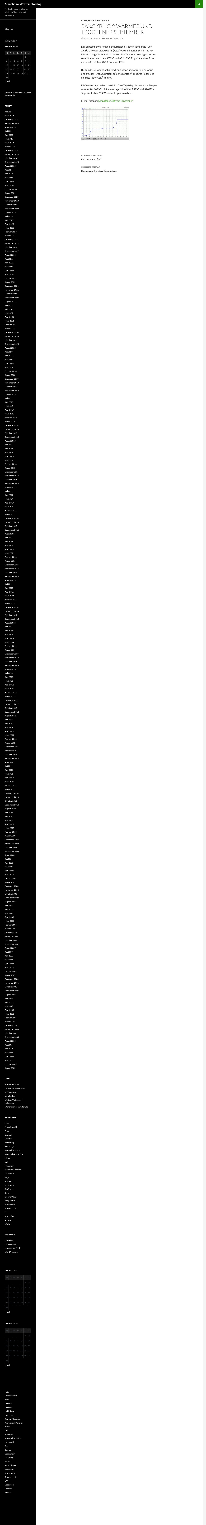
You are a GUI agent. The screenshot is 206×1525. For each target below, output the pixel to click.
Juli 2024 (9, 170)
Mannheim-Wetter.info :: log (23, 4)
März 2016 (9, 553)
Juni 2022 (9, 263)
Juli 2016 (9, 537)
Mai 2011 (9, 774)
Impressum (20, 92)
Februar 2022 (11, 278)
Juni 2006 (9, 1002)
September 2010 (12, 805)
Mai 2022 (9, 266)
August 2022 (10, 255)
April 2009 (9, 870)
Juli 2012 (9, 719)
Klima (84, 20)
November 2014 (12, 611)
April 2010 (9, 824)
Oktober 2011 (11, 754)
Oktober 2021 (11, 293)
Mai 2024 (9, 177)
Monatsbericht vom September (115, 100)
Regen (7, 1177)
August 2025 (10, 127)
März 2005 (9, 1060)
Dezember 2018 (12, 425)
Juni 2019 (9, 402)
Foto (7, 1123)
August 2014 (10, 623)
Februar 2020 (11, 371)
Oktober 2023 (11, 204)
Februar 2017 (11, 510)
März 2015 (9, 595)
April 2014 (9, 638)
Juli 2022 (9, 259)
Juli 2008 (9, 905)
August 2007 (10, 948)
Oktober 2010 (11, 801)
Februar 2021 (11, 324)
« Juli (8, 81)
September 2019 (12, 390)
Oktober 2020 (11, 340)
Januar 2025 (10, 146)
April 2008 (9, 917)
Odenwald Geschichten (15, 1088)
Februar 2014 (11, 646)
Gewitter (8, 1138)
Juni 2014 (9, 630)
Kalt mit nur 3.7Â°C (92, 157)
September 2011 (12, 758)
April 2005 (9, 1056)
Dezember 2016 (12, 518)
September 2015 (12, 576)
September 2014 (12, 619)
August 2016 (10, 534)
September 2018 (12, 437)
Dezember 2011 (12, 746)
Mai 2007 (9, 959)
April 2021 (9, 317)
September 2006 (12, 990)
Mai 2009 (9, 867)
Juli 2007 (9, 952)
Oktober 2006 (11, 987)
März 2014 (9, 642)
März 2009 (9, 874)
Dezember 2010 (12, 793)
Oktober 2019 (11, 386)
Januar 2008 (10, 928)
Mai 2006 (9, 1006)
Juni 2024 (9, 173)
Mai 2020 (9, 359)
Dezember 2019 (12, 379)
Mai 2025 (9, 139)
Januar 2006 (10, 1021)
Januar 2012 (10, 743)
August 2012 (10, 716)
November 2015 (12, 568)
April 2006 (9, 1010)
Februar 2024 (11, 189)
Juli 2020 (9, 352)
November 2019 (12, 383)
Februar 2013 (11, 692)
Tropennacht (10, 1208)
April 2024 (9, 181)
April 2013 (9, 685)
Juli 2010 (9, 812)
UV (6, 1212)
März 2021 (9, 321)
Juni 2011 (9, 770)
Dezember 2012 (12, 700)
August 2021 (10, 301)
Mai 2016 (9, 545)
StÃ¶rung (9, 1189)
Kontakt (11, 95)
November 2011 (12, 750)
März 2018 (9, 460)
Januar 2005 (10, 1068)
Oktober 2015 (11, 572)
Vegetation (9, 1216)
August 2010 (10, 808)
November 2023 (12, 201)
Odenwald (9, 1173)
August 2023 (10, 212)
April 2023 (9, 224)
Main (13, 92)
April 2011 (9, 777)
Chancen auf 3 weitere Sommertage (99, 169)
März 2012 (9, 735)
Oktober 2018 (11, 433)
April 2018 (9, 456)
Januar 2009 (10, 882)
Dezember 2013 (12, 654)
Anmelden (9, 1240)
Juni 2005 (9, 1048)
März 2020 (9, 367)
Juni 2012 (9, 723)
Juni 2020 (9, 355)
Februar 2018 (11, 464)
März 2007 (9, 967)
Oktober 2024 (11, 158)
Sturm (7, 1193)
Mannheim (9, 1166)
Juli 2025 (9, 131)
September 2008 (12, 897)
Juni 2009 (9, 863)
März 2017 (9, 506)
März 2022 (9, 274)
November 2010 (12, 797)
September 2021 (12, 297)
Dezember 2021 (12, 286)
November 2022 (12, 243)
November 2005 (12, 1029)
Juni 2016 (9, 541)
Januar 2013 (10, 696)
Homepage (9, 1146)
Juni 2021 (9, 309)
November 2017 (12, 475)
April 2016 (9, 549)
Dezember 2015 (12, 565)
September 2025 (12, 123)
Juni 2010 (9, 816)
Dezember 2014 (12, 607)
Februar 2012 (11, 739)
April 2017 (9, 503)
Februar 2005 (11, 1064)
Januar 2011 (10, 789)
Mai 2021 (9, 313)
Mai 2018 (9, 452)
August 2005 (10, 1041)
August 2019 (10, 394)
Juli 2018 (9, 444)
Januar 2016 (10, 561)
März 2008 (9, 921)
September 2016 (12, 530)
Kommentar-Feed (12, 1248)
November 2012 (12, 704)
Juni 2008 (9, 909)
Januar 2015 (10, 603)
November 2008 (12, 890)
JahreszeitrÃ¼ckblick (14, 1154)
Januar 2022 (10, 282)
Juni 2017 (9, 495)
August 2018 (10, 441)
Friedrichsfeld (11, 1127)
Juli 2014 (9, 626)
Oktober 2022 (11, 247)
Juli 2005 (9, 1045)
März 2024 (9, 185)
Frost (7, 1131)
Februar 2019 (11, 417)
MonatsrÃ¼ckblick (98, 20)
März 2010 (9, 828)
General (8, 1135)
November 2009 (12, 843)
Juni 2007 (9, 956)
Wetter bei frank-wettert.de (16, 1107)
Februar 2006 (11, 1018)
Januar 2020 (10, 375)
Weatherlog (10, 1096)
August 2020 (10, 348)
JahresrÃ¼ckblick (12, 1150)
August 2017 (10, 487)
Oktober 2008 (11, 894)
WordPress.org (11, 1252)
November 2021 (12, 290)
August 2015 (10, 580)
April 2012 (9, 731)
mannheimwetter (113, 38)
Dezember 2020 (12, 332)
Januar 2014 (10, 650)
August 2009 (10, 855)
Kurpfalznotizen (12, 1084)
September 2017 (12, 483)
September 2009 (12, 851)
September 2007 (12, 944)
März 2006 (9, 1014)
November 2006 (12, 983)
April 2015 (9, 592)
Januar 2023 (10, 235)
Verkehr (8, 1220)
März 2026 (9, 115)
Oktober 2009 (11, 847)
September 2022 (12, 251)
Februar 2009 (11, 878)
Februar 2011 (11, 785)
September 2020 (12, 344)
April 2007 (9, 963)
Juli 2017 (9, 491)
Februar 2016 (11, 557)
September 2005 (12, 1037)
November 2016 (12, 522)
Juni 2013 (9, 677)
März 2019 (9, 414)
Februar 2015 (11, 599)
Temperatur (10, 1200)
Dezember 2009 (12, 839)
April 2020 (9, 363)
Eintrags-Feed (11, 1244)
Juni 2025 (9, 135)
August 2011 (10, 762)
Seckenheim (10, 1185)
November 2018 (12, 429)
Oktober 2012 (11, 708)
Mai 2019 (9, 406)
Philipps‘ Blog (10, 1092)
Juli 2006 (9, 998)
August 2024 (10, 166)
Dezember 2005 (12, 1025)
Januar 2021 (10, 328)
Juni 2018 (9, 448)
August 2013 (10, 669)
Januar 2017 (10, 514)
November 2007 (12, 936)
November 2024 (12, 154)
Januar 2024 (10, 193)
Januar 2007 (10, 975)
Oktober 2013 (11, 661)
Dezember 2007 (12, 932)
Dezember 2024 (12, 150)
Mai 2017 (9, 499)
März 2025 (9, 142)
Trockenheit (10, 1204)
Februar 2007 (11, 971)
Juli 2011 (9, 766)
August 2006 (10, 994)
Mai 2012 (9, 727)
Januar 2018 (10, 468)
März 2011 (9, 781)
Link (6, 1162)
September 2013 (12, 665)
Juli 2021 (9, 305)
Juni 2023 (9, 220)
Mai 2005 (9, 1052)
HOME (8, 92)
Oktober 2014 (11, 615)
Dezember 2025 (12, 119)
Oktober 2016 (11, 526)
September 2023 (12, 208)
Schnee (8, 1181)
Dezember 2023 (12, 197)
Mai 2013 (9, 681)
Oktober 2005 (11, 1033)
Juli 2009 (9, 859)
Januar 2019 (10, 421)
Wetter (8, 1224)
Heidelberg (9, 1142)
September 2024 (12, 162)
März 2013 (9, 688)
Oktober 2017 (11, 479)
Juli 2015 (9, 584)
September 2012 (12, 712)
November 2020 (12, 336)
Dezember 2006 (12, 979)
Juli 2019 (9, 398)
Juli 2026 (9, 112)
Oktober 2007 (11, 940)
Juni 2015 (9, 588)
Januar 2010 (10, 836)
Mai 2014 (9, 634)
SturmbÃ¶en (10, 1197)
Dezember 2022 (12, 239)
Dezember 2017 (12, 472)
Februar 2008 (11, 925)
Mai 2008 (9, 913)
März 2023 (9, 228)
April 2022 (9, 270)
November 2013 (12, 657)
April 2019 (9, 410)
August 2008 (10, 901)
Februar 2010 (11, 832)
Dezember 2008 (12, 886)
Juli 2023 (9, 216)
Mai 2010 (9, 820)
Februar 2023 (11, 232)
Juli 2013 (9, 673)
